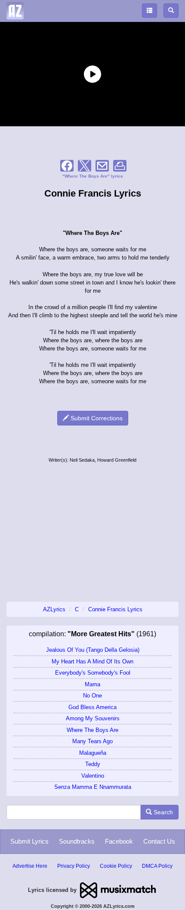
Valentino (92, 775)
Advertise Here (29, 866)
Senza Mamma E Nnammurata (92, 787)
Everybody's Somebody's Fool (92, 672)
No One (92, 695)
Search (162, 812)
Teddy (92, 764)
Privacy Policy (73, 866)
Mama (92, 684)
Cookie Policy (116, 866)
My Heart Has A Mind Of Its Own (92, 661)
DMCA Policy (157, 866)
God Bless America (92, 707)
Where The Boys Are (92, 730)
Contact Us (159, 841)
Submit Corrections (96, 418)
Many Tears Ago (92, 741)
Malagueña (92, 753)
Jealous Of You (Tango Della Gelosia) (92, 650)
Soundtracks (77, 841)
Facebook (119, 841)
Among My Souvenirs (93, 718)
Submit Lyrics (29, 841)
